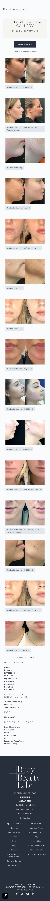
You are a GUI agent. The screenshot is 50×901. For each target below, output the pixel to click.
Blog (14, 845)
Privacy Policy (14, 865)
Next (32, 657)
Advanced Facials (36, 828)
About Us (14, 828)
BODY (8, 712)
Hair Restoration (36, 832)
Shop (14, 841)
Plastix (31, 884)
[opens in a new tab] (16, 893)
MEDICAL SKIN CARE (19, 722)
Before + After (14, 832)
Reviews (14, 850)
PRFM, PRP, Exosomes (36, 854)
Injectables (36, 841)
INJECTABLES (13, 662)
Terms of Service (14, 861)
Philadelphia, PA (25, 814)
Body (36, 837)
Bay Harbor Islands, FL (25, 805)
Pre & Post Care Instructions (14, 855)
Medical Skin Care (36, 850)
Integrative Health (36, 845)
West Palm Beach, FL (25, 809)
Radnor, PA (25, 818)
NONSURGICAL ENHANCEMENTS (16, 695)
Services (13, 837)
